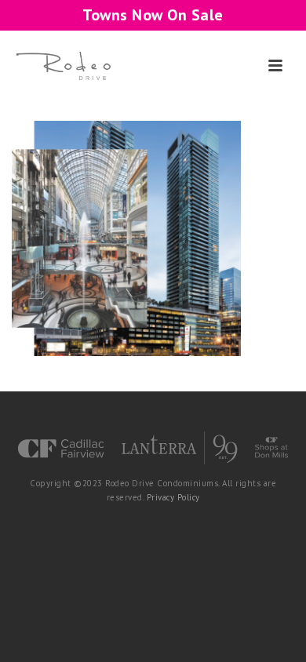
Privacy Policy (173, 497)
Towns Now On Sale (153, 15)
